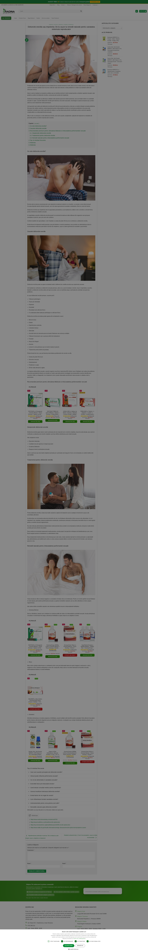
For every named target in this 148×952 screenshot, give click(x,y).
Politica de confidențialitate (79, 938)
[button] (74, 949)
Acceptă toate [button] (68, 945)
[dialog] (74, 940)
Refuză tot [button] (80, 945)
